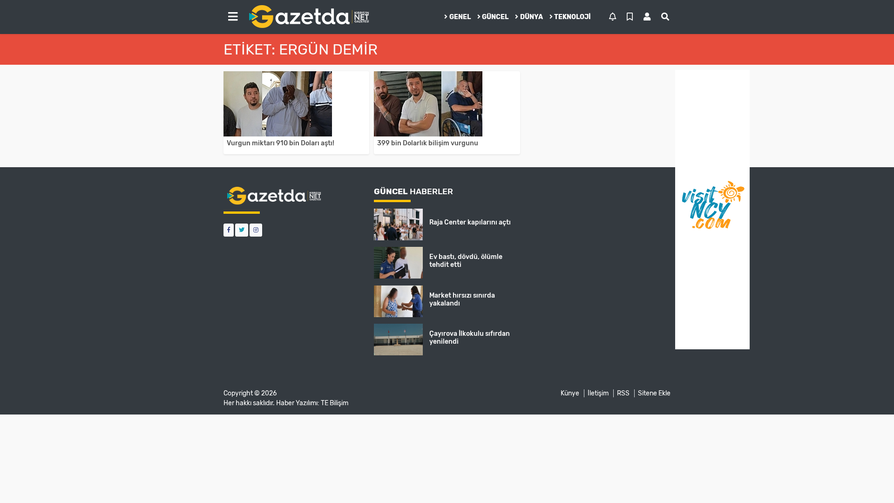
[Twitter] (241, 230)
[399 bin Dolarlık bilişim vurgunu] (447, 103)
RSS (623, 393)
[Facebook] (229, 230)
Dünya (531, 17)
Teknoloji (572, 17)
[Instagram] (256, 230)
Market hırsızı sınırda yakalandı (462, 299)
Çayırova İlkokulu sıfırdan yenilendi (469, 338)
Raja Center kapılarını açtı (470, 222)
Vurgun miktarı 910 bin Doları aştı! (280, 143)
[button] (232, 17)
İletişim (598, 393)
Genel (460, 17)
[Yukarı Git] (869, 479)
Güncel (495, 17)
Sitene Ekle (654, 393)
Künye (570, 393)
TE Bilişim (334, 403)
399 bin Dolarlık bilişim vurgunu (427, 143)
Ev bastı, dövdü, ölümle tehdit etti (465, 261)
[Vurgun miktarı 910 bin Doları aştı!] (296, 103)
